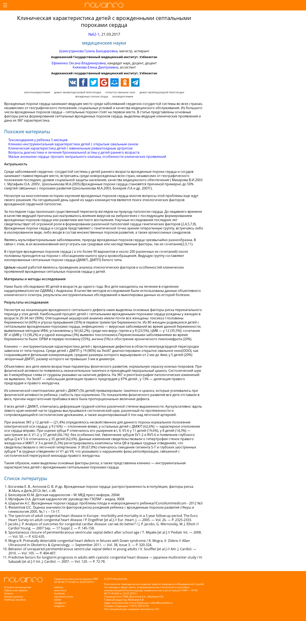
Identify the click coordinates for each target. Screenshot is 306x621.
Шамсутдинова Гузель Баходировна (88, 51)
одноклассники (63, 596)
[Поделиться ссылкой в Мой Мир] (114, 82)
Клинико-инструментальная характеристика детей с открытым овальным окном (73, 144)
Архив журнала (13, 596)
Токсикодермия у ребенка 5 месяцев (37, 140)
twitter (58, 599)
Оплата (8, 593)
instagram (60, 603)
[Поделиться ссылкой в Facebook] (83, 82)
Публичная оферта (15, 590)
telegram (59, 606)
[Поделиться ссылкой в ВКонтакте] (73, 82)
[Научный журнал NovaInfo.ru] (104, 5)
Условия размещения (17, 587)
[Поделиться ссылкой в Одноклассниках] (125, 82)
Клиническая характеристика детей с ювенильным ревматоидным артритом (70, 148)
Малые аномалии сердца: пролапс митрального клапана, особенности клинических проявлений (87, 156)
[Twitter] (94, 82)
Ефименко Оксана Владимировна (79, 63)
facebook (59, 593)
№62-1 (94, 34)
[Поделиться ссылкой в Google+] (104, 82)
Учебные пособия (15, 599)
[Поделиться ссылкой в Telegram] (135, 82)
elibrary (58, 587)
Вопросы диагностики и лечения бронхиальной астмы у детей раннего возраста (73, 152)
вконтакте (60, 590)
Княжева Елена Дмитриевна (95, 67)
